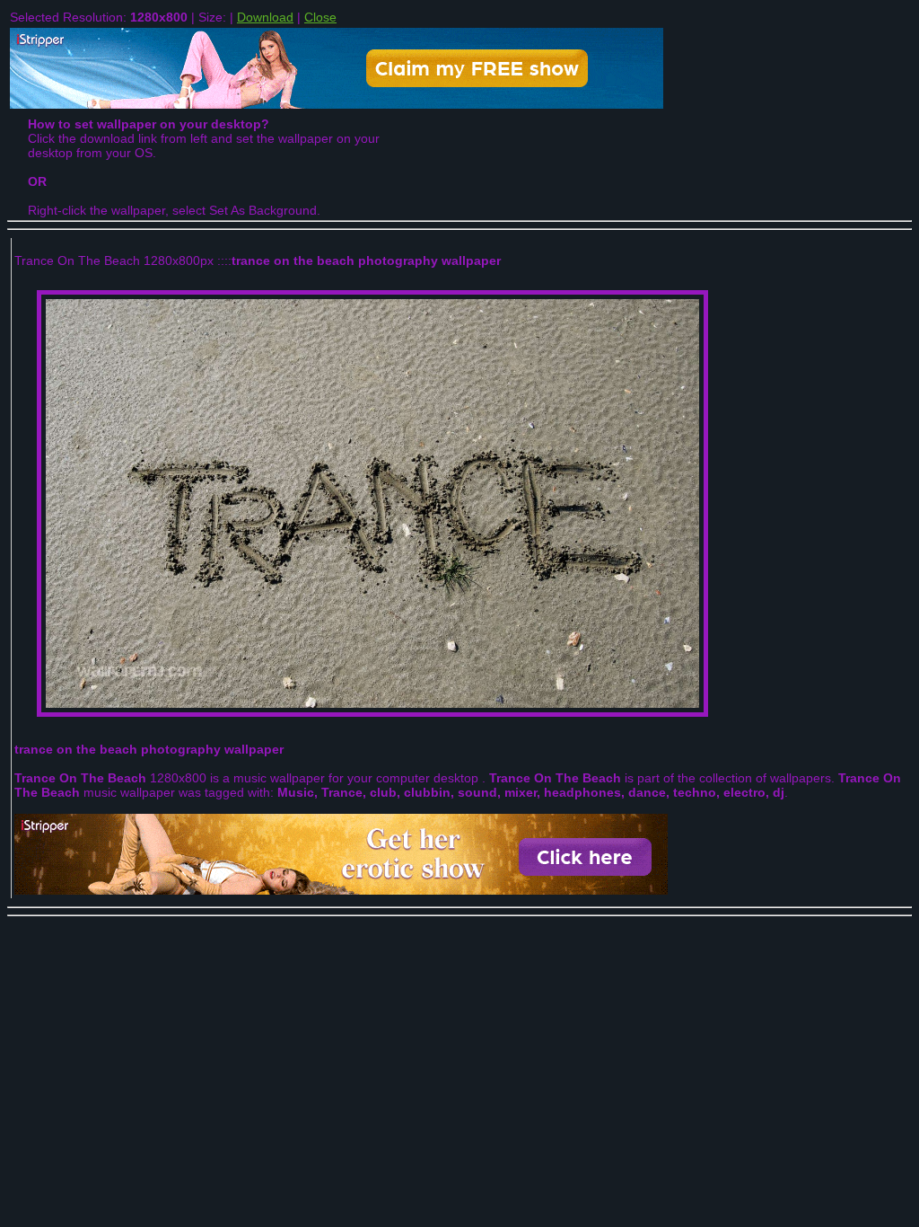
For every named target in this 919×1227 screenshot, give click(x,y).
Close (320, 17)
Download (265, 17)
